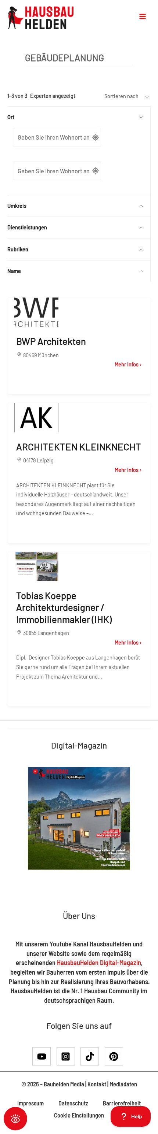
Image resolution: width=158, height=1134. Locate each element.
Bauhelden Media (64, 1084)
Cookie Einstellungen (79, 1115)
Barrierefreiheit (122, 1103)
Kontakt (96, 1084)
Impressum (30, 1103)
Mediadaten (123, 1084)
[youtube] (43, 1056)
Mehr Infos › (128, 364)
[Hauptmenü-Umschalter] (142, 16)
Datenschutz (73, 1103)
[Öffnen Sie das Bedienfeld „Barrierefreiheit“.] (15, 1118)
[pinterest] (115, 1056)
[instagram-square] (68, 1056)
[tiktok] (92, 1056)
